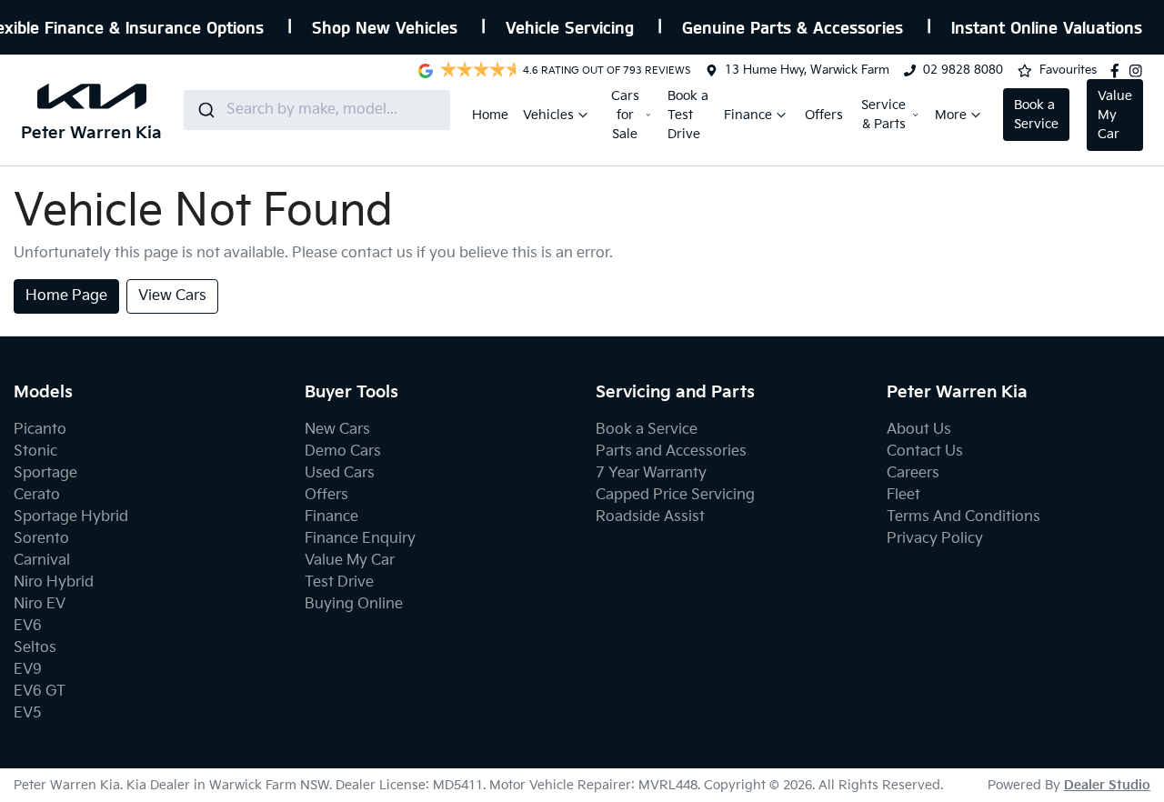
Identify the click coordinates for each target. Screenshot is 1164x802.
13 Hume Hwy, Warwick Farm (807, 70)
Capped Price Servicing (675, 495)
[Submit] (205, 110)
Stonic (35, 451)
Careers (913, 473)
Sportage (45, 473)
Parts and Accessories (671, 451)
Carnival (42, 560)
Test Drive (339, 582)
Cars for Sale (625, 115)
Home (490, 115)
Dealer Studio (1107, 785)
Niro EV (39, 604)
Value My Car (1115, 115)
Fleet (903, 495)
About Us (919, 429)
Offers (824, 115)
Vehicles (548, 115)
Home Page (66, 296)
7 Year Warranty (651, 473)
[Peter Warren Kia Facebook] (1118, 71)
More (951, 115)
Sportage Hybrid (71, 517)
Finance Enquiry (360, 538)
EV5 (28, 713)
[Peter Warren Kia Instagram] (1139, 71)
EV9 (28, 669)
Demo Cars (343, 451)
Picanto (40, 429)
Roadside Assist (650, 517)
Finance (748, 115)
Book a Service (1036, 114)
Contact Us (925, 451)
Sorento (41, 538)
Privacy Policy (935, 538)
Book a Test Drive (687, 115)
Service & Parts (883, 114)
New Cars (337, 429)
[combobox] (317, 110)
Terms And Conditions (963, 517)
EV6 (28, 626)
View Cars (172, 296)
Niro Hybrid (54, 582)
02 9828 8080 (963, 70)
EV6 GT (39, 691)
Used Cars (340, 473)
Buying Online (354, 604)
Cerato (37, 495)
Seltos (35, 648)
